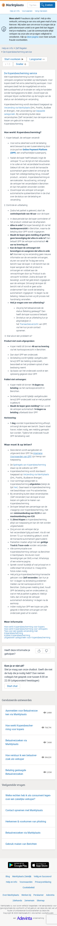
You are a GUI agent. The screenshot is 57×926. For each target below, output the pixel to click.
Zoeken (49, 5)
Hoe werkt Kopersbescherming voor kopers (24, 627)
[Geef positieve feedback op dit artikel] (39, 650)
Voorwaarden (27, 11)
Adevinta (50, 895)
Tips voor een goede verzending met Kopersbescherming (21, 632)
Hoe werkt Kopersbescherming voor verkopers (25, 629)
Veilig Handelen (41, 11)
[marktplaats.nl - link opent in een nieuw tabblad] (13, 2)
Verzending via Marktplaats (17, 107)
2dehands (17, 900)
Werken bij (26, 895)
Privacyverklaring (43, 882)
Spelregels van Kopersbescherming (29, 465)
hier (15, 487)
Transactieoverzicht (29, 324)
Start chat (12, 686)
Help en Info (15, 11)
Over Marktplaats (11, 895)
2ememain (29, 900)
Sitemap (41, 900)
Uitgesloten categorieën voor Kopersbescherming (27, 637)
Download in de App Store (40, 865)
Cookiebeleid (29, 887)
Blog (8, 876)
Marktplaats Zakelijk (21, 876)
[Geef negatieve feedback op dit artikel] (46, 650)
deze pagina (32, 37)
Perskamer (38, 895)
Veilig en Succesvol (42, 876)
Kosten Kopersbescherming (17, 635)
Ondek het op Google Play (18, 865)
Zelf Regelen (21, 48)
